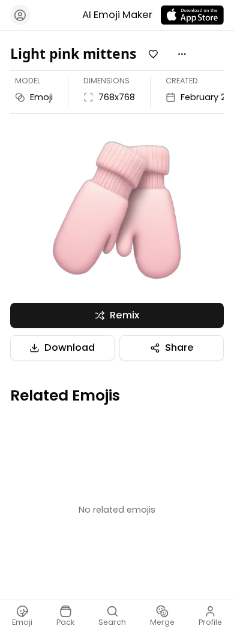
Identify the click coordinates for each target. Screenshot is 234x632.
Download (69, 347)
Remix (124, 315)
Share (179, 347)
